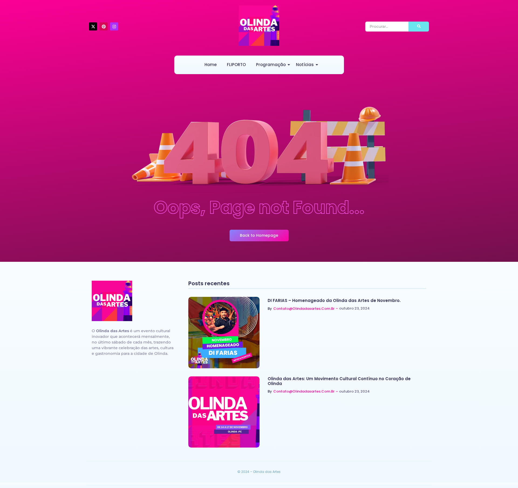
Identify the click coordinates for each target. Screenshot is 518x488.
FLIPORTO (236, 64)
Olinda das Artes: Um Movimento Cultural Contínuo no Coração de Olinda (339, 381)
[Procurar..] (418, 27)
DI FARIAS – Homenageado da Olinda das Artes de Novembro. (334, 300)
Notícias (305, 64)
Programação (271, 64)
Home (211, 64)
